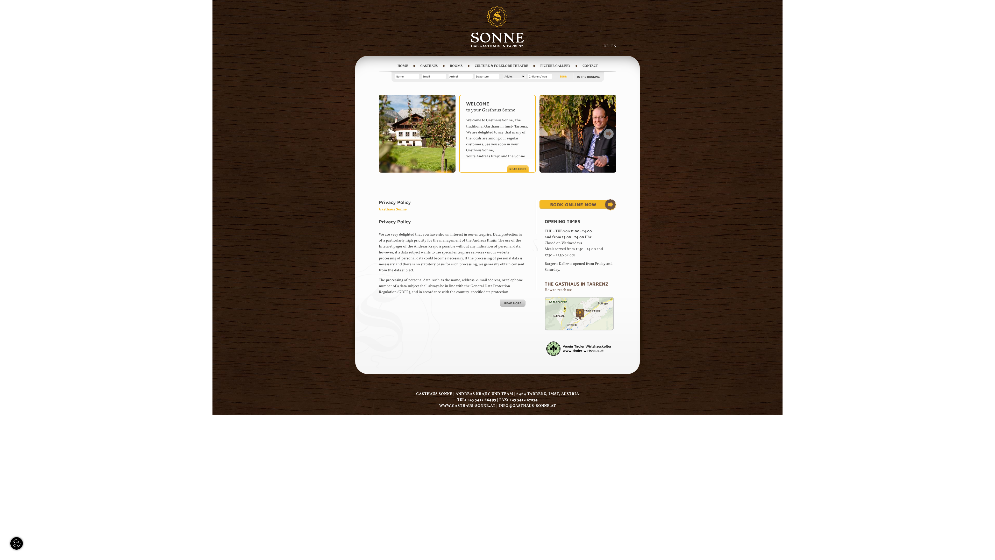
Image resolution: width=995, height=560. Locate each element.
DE (606, 46)
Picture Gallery (555, 66)
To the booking (588, 76)
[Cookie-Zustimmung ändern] (16, 543)
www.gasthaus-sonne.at (467, 405)
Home (402, 66)
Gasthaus (429, 66)
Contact (590, 66)
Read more (518, 169)
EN (613, 46)
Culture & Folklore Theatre (501, 66)
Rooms (456, 66)
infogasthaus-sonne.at (527, 405)
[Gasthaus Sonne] (497, 46)
